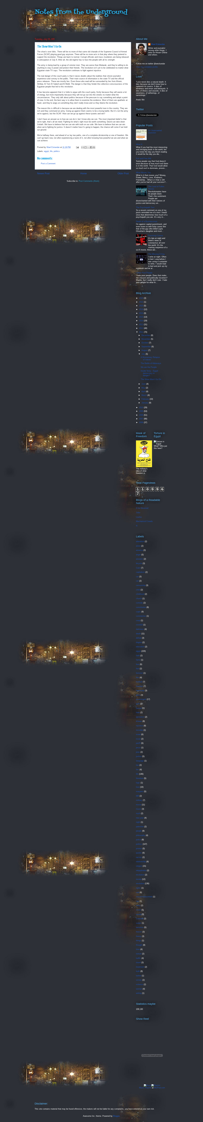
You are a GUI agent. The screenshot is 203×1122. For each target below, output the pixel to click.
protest (139, 848)
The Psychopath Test (145, 207)
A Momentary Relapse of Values (150, 358)
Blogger (116, 1116)
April (143, 391)
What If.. (139, 144)
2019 (141, 309)
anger (138, 555)
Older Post (123, 173)
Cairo (138, 568)
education (140, 647)
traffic (138, 958)
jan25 (138, 743)
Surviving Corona (155, 235)
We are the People (149, 367)
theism (139, 932)
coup (138, 620)
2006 (141, 422)
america (139, 550)
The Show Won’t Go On (151, 379)
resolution (140, 875)
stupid (138, 914)
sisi (137, 901)
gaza (138, 695)
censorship (140, 585)
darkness (140, 629)
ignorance (140, 717)
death (138, 634)
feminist (139, 673)
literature (139, 778)
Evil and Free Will (143, 158)
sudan (138, 923)
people (139, 831)
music (138, 809)
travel (138, 962)
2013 (141, 324)
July (143, 354)
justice (139, 756)
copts (138, 612)
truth (138, 971)
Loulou (139, 517)
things (138, 940)
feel (137, 668)
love (138, 787)
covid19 (139, 625)
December (146, 335)
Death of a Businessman (146, 221)
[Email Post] (77, 147)
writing (138, 993)
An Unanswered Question (155, 131)
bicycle (139, 563)
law (137, 765)
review (138, 879)
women (139, 989)
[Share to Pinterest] (93, 147)
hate (138, 712)
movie (138, 805)
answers (139, 559)
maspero (139, 791)
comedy (139, 603)
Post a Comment (48, 163)
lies (137, 769)
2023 (141, 298)
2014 (141, 321)
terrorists (140, 927)
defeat (138, 638)
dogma (139, 642)
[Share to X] (88, 147)
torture (138, 954)
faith (138, 655)
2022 (141, 302)
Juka (138, 512)
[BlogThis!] (85, 147)
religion (139, 866)
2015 (141, 317)
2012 (141, 328)
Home (83, 173)
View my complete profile (147, 67)
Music (141, 1088)
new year (140, 818)
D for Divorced (142, 508)
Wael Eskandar (158, 44)
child (138, 590)
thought (139, 945)
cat (137, 581)
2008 (141, 415)
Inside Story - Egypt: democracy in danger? (150, 373)
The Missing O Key (156, 254)
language (140, 761)
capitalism (140, 572)
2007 (141, 419)
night (138, 822)
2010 (141, 407)
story (138, 905)
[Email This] (82, 147)
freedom (139, 686)
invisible (139, 730)
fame (138, 660)
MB (137, 796)
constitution (141, 607)
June (143, 384)
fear (137, 664)
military (139, 800)
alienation (140, 541)
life (51, 151)
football (139, 682)
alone (138, 546)
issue (138, 739)
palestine (140, 826)
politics (57, 151)
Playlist (148, 1088)
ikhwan (139, 721)
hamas (139, 708)
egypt (46, 151)
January (145, 403)
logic (138, 783)
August (144, 350)
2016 (141, 313)
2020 (141, 306)
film (137, 677)
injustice (139, 726)
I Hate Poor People (144, 273)
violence (139, 984)
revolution (140, 883)
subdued (139, 918)
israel (138, 734)
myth (138, 813)
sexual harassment (144, 897)
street (138, 910)
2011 (141, 332)
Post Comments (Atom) (89, 181)
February (145, 399)
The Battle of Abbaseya (151, 363)
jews (138, 752)
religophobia (141, 870)
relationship (141, 861)
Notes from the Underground (81, 12)
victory (139, 980)
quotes (139, 853)
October (145, 343)
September (146, 346)
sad (137, 892)
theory (138, 936)
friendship (140, 690)
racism (139, 857)
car (137, 576)
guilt (138, 704)
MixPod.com (159, 1088)
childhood (140, 594)
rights (138, 888)
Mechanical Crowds (144, 521)
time (138, 949)
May (143, 388)
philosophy (140, 835)
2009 (141, 411)
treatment (140, 967)
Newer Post (43, 173)
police (138, 839)
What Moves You (143, 172)
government (141, 699)
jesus (138, 747)
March (144, 395)
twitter (138, 976)
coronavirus (141, 616)
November (146, 339)
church (139, 598)
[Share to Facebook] (91, 147)
